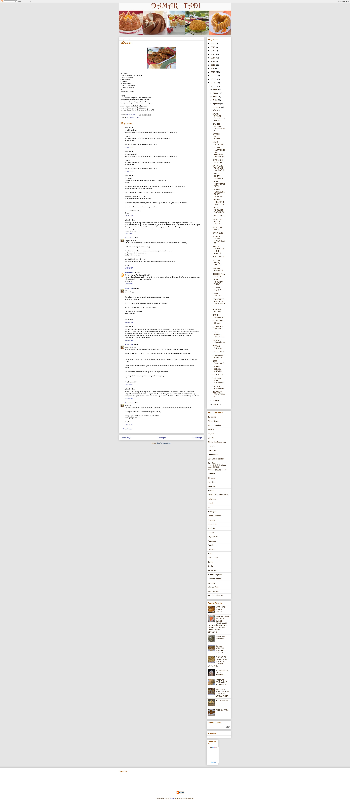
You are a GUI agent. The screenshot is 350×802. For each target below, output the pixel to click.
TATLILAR (212, 570)
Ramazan (212, 541)
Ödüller (211, 533)
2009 (213, 76)
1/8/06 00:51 (129, 233)
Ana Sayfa (162, 438)
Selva (210, 554)
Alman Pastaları (214, 425)
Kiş (209, 507)
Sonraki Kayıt (125, 438)
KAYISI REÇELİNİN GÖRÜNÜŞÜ (218, 210)
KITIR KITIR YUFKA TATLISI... (221, 609)
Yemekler (211, 583)
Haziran (216, 401)
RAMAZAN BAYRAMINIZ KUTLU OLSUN (222, 682)
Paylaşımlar (212, 537)
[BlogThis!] (145, 115)
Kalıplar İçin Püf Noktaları (218, 495)
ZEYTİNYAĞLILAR (133, 117)
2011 (213, 69)
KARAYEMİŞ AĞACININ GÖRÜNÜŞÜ (218, 168)
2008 (213, 79)
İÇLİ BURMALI (222, 701)
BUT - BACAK (218, 257)
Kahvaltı (211, 491)
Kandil (210, 503)
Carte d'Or (212, 450)
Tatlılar (210, 566)
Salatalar (211, 549)
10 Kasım (212, 417)
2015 (213, 54)
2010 (213, 72)
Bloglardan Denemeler (217, 442)
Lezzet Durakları (214, 516)
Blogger (172, 798)
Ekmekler (212, 478)
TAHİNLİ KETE (219, 352)
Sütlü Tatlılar (213, 558)
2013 (213, 61)
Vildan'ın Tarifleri (214, 579)
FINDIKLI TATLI (222, 710)
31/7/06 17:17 (129, 147)
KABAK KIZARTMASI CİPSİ (219, 184)
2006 (213, 86)
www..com (213, 747)
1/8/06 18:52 (129, 398)
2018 (213, 47)
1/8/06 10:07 (129, 268)
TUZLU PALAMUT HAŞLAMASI (218, 334)
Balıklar (211, 429)
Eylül (215, 100)
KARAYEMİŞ (218, 233)
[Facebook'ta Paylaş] (148, 115)
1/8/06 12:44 (129, 340)
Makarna (211, 520)
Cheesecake (213, 455)
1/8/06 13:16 (129, 384)
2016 (213, 51)
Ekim (215, 97)
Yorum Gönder (127, 429)
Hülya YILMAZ (129, 272)
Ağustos (216, 104)
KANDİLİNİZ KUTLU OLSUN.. (217, 221)
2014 (213, 58)
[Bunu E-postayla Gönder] (143, 115)
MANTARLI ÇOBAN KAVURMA (218, 176)
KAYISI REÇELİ (219, 216)
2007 (213, 83)
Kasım (216, 93)
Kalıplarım (212, 499)
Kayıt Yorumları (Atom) (164, 443)
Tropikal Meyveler (215, 575)
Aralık (215, 89)
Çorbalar (211, 474)
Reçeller (211, 545)
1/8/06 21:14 (129, 425)
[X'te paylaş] (147, 115)
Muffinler (211, 528)
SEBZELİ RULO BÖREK (216, 136)
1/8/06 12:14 (129, 322)
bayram (211, 434)
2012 (213, 65)
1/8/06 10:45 (129, 284)
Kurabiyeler (212, 512)
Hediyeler (212, 486)
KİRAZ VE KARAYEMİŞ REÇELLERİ (218, 202)
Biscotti (211, 438)
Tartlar (210, 562)
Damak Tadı (129, 238)
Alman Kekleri (213, 421)
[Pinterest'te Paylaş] (150, 115)
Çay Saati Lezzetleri (216, 459)
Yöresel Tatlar (213, 587)
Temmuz (217, 107)
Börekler (211, 446)
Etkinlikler (212, 482)
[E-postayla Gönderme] (139, 115)
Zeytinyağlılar (213, 591)
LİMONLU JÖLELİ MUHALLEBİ (218, 380)
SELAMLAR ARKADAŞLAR (219, 394)
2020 (213, 44)
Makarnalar (212, 524)
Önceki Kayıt (197, 438)
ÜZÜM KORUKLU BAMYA (218, 282)
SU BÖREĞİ (218, 375)
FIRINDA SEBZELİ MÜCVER (217, 369)
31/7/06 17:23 (129, 216)
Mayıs (216, 404)
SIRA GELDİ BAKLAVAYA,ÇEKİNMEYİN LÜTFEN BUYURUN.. (218, 661)
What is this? (213, 762)
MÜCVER (216, 110)
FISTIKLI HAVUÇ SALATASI (217, 262)
